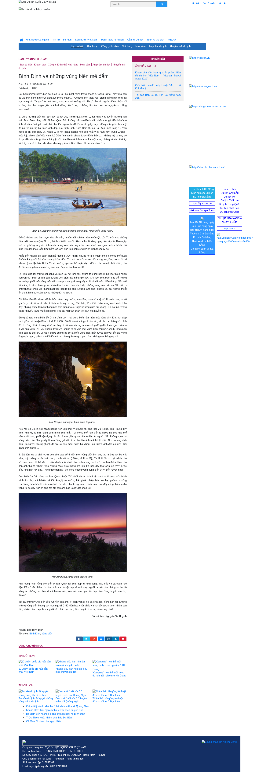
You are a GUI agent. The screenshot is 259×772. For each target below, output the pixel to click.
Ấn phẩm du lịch (157, 46)
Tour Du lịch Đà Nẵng (202, 189)
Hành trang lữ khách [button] (112, 39)
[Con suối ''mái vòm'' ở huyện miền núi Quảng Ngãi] (73, 693)
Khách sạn (92, 46)
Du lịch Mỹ (229, 196)
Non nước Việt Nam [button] (86, 39)
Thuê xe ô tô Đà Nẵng (202, 233)
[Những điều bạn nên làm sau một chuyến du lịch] (73, 663)
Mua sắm (140, 46)
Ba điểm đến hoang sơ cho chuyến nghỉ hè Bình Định (55, 713)
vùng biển (47, 633)
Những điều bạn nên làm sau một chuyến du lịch (71, 670)
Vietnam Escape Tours (202, 210)
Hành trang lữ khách (33, 59)
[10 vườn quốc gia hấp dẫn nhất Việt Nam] (36, 663)
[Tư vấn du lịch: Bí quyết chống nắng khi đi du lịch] (36, 693)
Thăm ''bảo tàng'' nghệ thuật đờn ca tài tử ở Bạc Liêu (108, 700)
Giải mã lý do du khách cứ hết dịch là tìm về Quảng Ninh (57, 706)
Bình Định (34, 633)
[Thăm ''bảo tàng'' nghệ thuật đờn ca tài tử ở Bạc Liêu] (110, 693)
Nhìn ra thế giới (155, 39)
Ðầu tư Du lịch (135, 39)
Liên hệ (221, 3)
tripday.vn (229, 228)
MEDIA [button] (172, 39)
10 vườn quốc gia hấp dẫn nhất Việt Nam (33, 670)
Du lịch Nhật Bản (229, 208)
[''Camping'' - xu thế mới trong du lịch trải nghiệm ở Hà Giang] (110, 665)
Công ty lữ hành (110, 46)
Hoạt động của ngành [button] (37, 39)
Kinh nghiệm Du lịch (202, 192)
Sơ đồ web (208, 3)
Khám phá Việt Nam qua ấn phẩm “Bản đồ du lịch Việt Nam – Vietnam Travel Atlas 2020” (158, 75)
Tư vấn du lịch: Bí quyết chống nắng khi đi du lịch (36, 700)
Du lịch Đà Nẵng (202, 196)
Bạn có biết (77, 46)
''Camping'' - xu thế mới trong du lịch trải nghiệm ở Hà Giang (109, 674)
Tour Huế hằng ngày (202, 226)
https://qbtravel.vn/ (202, 203)
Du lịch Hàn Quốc (229, 211)
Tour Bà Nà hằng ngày (202, 222)
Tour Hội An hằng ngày (202, 229)
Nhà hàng (127, 46)
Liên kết (195, 3)
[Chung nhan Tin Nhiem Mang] (219, 742)
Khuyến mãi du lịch (180, 46)
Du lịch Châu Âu (230, 192)
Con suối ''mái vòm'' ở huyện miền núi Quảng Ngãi (71, 700)
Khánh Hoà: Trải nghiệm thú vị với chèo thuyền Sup (54, 710)
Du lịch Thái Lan (230, 200)
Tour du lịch (229, 189)
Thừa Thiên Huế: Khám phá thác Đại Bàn (49, 717)
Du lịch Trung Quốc (229, 204)
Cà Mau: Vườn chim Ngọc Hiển (43, 721)
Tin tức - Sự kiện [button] (62, 39)
